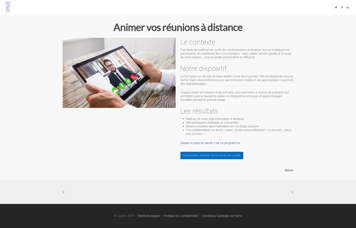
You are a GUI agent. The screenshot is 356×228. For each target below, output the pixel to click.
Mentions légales (149, 216)
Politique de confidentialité (181, 216)
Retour (289, 170)
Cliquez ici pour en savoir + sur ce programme (210, 143)
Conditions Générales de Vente (222, 216)
